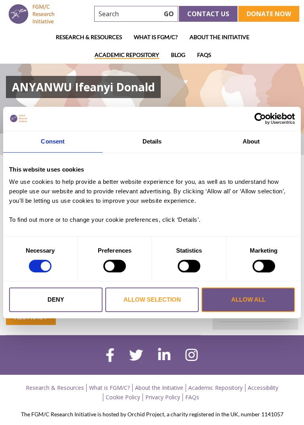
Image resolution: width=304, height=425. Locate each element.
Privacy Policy (162, 397)
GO (169, 13)
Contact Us (208, 13)
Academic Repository (127, 54)
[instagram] (192, 356)
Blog (178, 54)
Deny (56, 299)
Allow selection (152, 299)
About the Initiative (219, 37)
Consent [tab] (53, 141)
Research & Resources (89, 37)
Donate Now (269, 13)
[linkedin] (164, 356)
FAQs (204, 54)
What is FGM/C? (156, 37)
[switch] (114, 266)
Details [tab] (152, 141)
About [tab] (251, 141)
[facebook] (110, 356)
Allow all (248, 299)
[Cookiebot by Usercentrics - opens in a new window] (260, 119)
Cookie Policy (123, 397)
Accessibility (263, 387)
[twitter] (136, 356)
